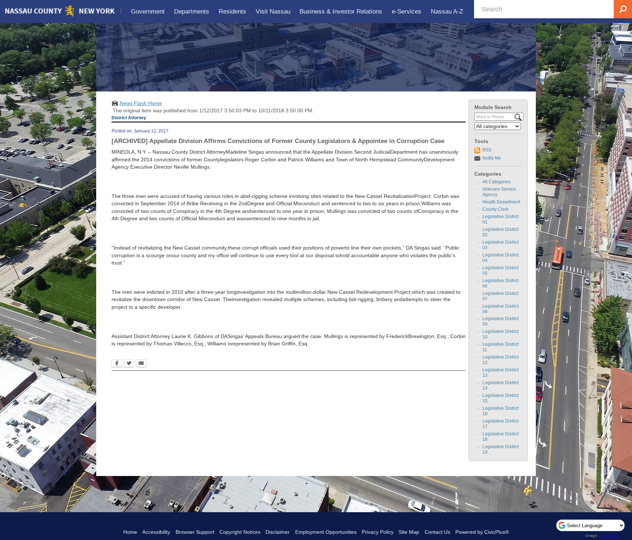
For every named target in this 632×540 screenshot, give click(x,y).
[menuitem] (148, 11)
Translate (609, 536)
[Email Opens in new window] (141, 364)
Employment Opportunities (326, 532)
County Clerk (495, 209)
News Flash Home (141, 103)
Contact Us (437, 532)
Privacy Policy (378, 532)
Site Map (409, 532)
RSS (487, 150)
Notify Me (491, 158)
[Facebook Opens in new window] (117, 364)
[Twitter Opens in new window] (129, 364)
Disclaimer (278, 532)
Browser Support (195, 532)
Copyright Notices (239, 532)
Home (130, 532)
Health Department (501, 202)
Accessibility (156, 532)
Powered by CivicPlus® (482, 532)
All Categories (496, 182)
